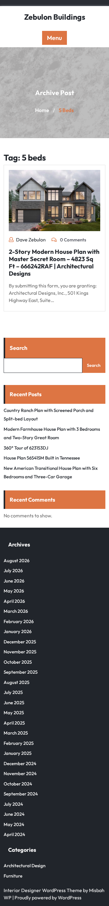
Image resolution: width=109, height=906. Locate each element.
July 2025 (13, 692)
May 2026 (14, 591)
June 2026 (14, 581)
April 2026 (14, 601)
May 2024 (14, 824)
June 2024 (14, 814)
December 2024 (20, 763)
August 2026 (16, 560)
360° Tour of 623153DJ (26, 448)
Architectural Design (24, 865)
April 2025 (14, 723)
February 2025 (19, 743)
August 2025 (16, 682)
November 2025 (20, 652)
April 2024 (14, 834)
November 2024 (20, 773)
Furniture (13, 876)
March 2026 (16, 611)
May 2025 (14, 712)
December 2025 (20, 642)
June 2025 (14, 702)
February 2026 (19, 621)
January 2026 (17, 631)
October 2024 (18, 784)
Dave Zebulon (31, 240)
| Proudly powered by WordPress (46, 897)
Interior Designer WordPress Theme (43, 890)
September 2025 (21, 672)
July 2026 (13, 570)
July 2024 (13, 804)
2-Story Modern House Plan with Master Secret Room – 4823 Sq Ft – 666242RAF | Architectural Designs (54, 262)
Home (42, 110)
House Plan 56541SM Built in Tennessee (42, 458)
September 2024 (21, 794)
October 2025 (18, 662)
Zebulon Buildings (54, 17)
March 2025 (16, 733)
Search (18, 347)
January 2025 (17, 753)
